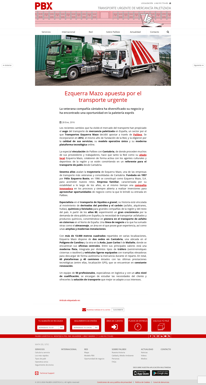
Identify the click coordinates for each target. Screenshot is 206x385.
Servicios (46, 31)
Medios (144, 358)
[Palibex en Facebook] (150, 336)
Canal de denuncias (161, 382)
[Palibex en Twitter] (154, 336)
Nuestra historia (118, 352)
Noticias (144, 352)
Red (91, 31)
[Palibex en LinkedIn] (162, 336)
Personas (115, 358)
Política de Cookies (142, 382)
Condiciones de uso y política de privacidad (114, 382)
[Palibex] (44, 6)
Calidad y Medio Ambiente (123, 355)
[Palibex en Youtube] (165, 336)
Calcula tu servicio (42, 352)
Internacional (68, 31)
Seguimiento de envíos (44, 365)
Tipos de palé (40, 358)
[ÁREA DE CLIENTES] (115, 329)
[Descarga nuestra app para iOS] (141, 373)
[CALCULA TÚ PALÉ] (161, 327)
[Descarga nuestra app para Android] (160, 373)
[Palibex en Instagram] (158, 336)
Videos (144, 355)
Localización (147, 3)
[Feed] (169, 336)
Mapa (86, 352)
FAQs (114, 362)
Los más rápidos (42, 355)
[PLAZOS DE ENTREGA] (137, 327)
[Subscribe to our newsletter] (103, 310)
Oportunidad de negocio (94, 358)
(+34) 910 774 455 (161, 3)
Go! (61, 327)
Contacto (154, 31)
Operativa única (41, 362)
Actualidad (135, 31)
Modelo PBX (89, 355)
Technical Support (47, 373)
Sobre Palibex (113, 31)
